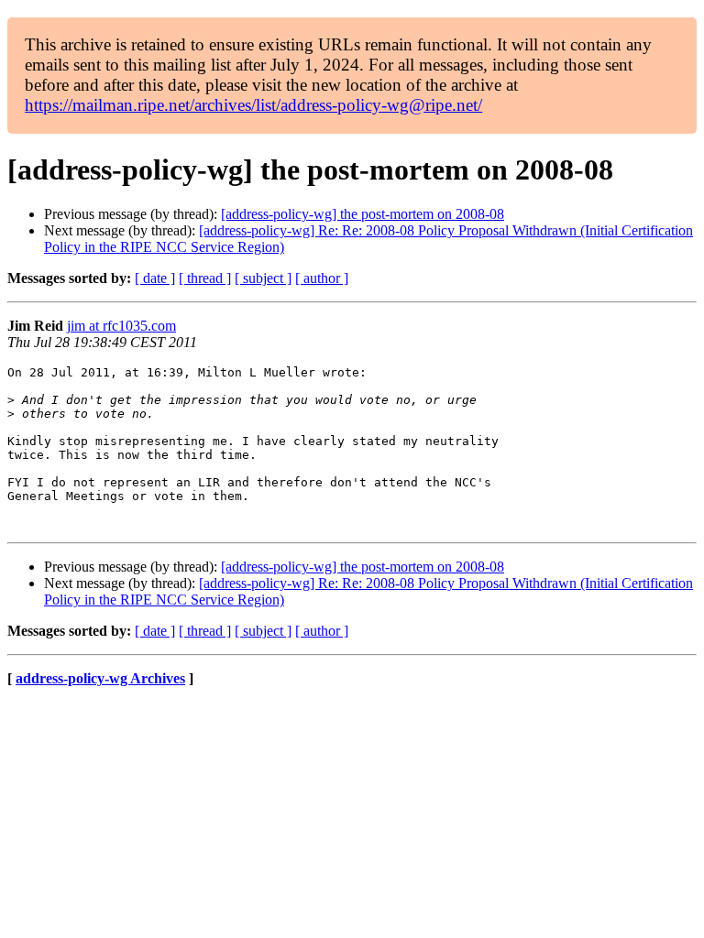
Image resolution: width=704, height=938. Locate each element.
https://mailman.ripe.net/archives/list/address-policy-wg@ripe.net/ (253, 105)
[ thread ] (205, 278)
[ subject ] (263, 278)
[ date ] (155, 278)
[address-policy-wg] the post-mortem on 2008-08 (362, 214)
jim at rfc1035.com (121, 325)
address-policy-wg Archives (100, 678)
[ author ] (321, 278)
